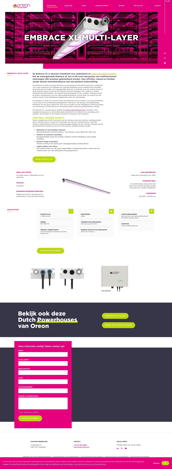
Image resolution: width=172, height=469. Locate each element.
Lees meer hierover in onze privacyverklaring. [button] (90, 464)
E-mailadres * (23, 359)
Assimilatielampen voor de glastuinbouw (66, 456)
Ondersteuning (101, 5)
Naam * (21, 350)
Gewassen (68, 5)
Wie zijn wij (138, 5)
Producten (51, 5)
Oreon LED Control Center (76, 110)
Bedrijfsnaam (24, 369)
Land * (20, 378)
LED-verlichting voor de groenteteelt (116, 456)
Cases (84, 5)
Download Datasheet (50, 250)
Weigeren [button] (156, 463)
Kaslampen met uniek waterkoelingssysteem (37, 456)
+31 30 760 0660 (80, 445)
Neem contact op (44, 159)
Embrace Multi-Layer (115, 316)
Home (21, 6)
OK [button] (165, 463)
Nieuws (122, 5)
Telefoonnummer (25, 387)
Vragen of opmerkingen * (28, 396)
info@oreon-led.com (81, 447)
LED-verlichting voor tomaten (139, 456)
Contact (157, 5)
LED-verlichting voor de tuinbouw (92, 456)
